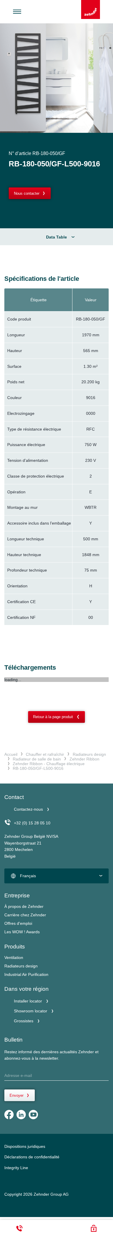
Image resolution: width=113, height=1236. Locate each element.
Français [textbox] (28, 875)
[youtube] (33, 1114)
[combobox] (56, 876)
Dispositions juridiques (24, 1146)
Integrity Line (16, 1167)
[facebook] (9, 1114)
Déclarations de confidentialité (31, 1157)
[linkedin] (21, 1114)
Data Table (56, 237)
